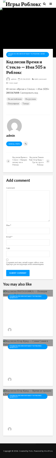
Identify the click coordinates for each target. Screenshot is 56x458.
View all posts (14, 144)
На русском (30, 99)
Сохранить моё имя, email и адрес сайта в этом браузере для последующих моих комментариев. (25, 263)
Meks (31, 451)
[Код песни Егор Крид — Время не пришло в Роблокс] (28, 392)
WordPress (48, 451)
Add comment (40, 79)
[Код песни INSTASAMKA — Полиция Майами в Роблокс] (28, 292)
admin (13, 79)
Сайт (8, 248)
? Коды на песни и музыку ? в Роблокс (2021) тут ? (26, 54)
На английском (15, 99)
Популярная (13, 103)
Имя (8, 225)
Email (9, 237)
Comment (10, 188)
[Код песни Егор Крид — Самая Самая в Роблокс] (28, 342)
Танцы (26, 103)
